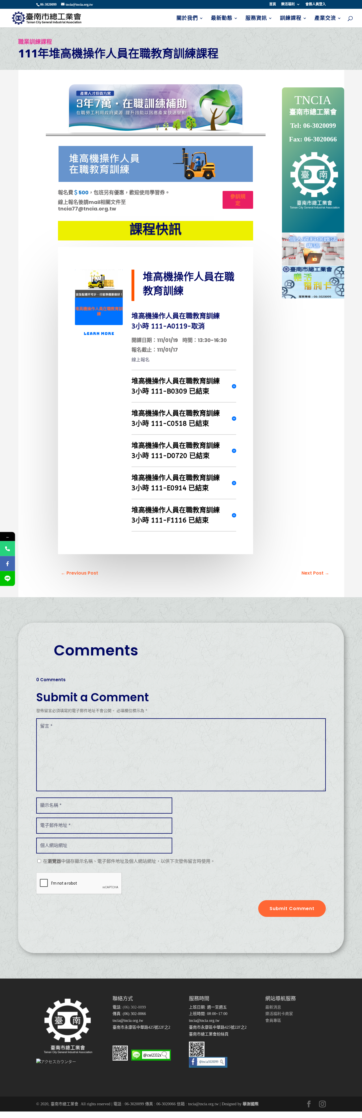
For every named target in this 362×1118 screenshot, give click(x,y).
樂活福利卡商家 (279, 1014)
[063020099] (7, 548)
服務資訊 (256, 18)
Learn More (99, 333)
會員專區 (273, 1020)
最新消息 (273, 1007)
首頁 (272, 4)
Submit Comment (292, 908)
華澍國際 (250, 1104)
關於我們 (187, 18)
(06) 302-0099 (134, 1007)
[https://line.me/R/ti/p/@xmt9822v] (7, 578)
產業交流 (325, 18)
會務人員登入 (315, 4)
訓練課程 (290, 18)
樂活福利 (288, 4)
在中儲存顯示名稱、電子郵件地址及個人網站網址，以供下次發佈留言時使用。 (129, 861)
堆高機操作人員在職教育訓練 (99, 311)
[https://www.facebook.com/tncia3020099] (7, 563)
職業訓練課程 (35, 42)
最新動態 (221, 18)
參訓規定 (237, 200)
